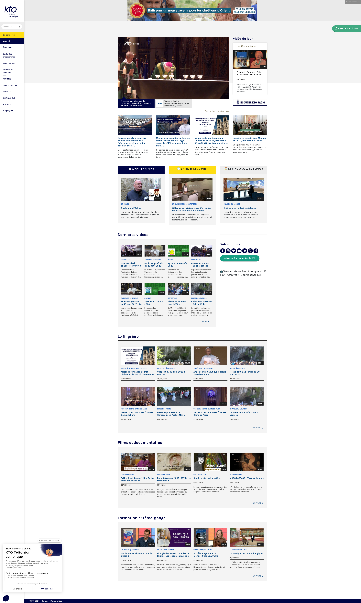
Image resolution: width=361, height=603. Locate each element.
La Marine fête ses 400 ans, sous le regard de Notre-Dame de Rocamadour (200, 264)
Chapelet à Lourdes (166, 368)
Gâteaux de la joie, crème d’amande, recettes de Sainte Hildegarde (191, 209)
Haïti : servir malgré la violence (240, 208)
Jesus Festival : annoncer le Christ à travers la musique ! (131, 264)
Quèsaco (125, 204)
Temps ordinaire (171, 101)
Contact (45, 601)
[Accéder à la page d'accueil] (12, 11)
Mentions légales (57, 601)
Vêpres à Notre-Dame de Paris (206, 409)
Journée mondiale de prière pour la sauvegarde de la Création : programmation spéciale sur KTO (132, 142)
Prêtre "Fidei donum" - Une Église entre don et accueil (137, 479)
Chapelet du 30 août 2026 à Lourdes (171, 373)
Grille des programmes (9, 55)
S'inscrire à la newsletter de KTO (239, 258)
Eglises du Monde (232, 204)
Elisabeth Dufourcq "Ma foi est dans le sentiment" (249, 73)
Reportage (126, 260)
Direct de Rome (164, 409)
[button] (211, 321)
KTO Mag (7, 79)
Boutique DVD (9, 98)
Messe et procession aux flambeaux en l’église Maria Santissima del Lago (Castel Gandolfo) (171, 413)
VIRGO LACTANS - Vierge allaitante (247, 478)
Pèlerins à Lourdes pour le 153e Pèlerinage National (177, 302)
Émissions (8, 47)
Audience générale (152, 260)
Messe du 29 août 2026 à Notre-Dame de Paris (137, 413)
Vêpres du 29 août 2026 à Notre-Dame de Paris (209, 413)
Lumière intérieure (246, 46)
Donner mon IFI (10, 85)
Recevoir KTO (9, 63)
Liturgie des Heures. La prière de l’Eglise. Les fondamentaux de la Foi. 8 (173, 554)
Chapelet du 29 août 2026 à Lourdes (244, 413)
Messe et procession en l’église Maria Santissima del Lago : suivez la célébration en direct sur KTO (173, 142)
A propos (7, 104)
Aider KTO (7, 91)
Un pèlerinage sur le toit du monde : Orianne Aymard (206, 554)
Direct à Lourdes (199, 298)
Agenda (171, 260)
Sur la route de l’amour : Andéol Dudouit (136, 554)
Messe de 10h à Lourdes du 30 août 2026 (245, 373)
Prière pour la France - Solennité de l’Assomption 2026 (201, 302)
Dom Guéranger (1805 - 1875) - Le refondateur (174, 479)
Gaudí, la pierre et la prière (206, 478)
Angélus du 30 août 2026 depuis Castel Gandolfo (209, 373)
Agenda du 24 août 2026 (177, 264)
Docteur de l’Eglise (131, 208)
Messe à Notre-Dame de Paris (134, 368)
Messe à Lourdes (237, 368)
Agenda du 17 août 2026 (153, 302)
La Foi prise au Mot (165, 550)
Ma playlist (8, 110)
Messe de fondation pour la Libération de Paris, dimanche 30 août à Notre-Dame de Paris (211, 140)
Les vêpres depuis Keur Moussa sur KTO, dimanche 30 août (249, 139)
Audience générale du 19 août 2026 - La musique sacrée (131, 302)
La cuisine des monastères (184, 204)
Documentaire (127, 475)
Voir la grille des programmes (217, 111)
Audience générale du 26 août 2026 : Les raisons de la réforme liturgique (153, 264)
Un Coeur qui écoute (130, 550)
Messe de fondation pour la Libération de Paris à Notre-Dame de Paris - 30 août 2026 (135, 103)
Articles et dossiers (8, 71)
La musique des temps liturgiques (246, 553)
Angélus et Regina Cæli (203, 368)
